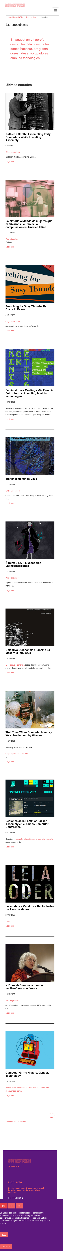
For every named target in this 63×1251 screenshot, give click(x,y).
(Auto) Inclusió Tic (15, 17)
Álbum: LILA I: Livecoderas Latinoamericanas (23, 564)
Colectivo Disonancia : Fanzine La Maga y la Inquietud (28, 651)
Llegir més (10, 161)
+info (4, 1234)
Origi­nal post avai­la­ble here (17, 753)
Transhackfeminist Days (21, 479)
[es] (11, 1205)
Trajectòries (31, 17)
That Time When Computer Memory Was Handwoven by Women (29, 733)
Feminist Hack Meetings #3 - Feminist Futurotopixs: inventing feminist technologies (30, 393)
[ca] (3, 1205)
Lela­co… (9, 921)
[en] (19, 1205)
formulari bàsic (14, 1190)
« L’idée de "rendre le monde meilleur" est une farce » (24, 986)
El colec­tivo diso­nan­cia (15, 664)
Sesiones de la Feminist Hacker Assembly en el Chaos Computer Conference (27, 824)
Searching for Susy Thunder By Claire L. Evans (26, 307)
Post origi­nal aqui (13, 239)
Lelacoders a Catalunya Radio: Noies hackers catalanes (30, 907)
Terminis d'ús (13, 1166)
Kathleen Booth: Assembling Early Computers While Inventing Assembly (28, 137)
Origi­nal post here (13, 152)
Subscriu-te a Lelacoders (16, 1121)
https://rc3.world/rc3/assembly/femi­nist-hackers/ (33, 839)
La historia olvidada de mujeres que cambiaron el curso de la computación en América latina (29, 224)
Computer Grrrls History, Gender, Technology (27, 1074)
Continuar (6, 1247)
